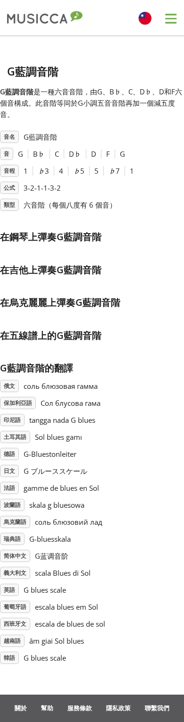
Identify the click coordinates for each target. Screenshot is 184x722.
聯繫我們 (157, 708)
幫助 (47, 708)
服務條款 (79, 708)
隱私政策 (118, 708)
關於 (21, 708)
